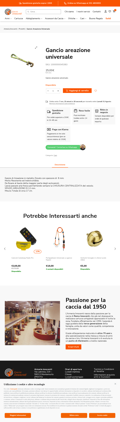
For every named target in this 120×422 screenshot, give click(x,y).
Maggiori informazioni (18, 415)
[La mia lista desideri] (110, 11)
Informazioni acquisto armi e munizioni (104, 376)
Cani (55, 155)
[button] (115, 384)
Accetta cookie (102, 415)
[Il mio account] (105, 11)
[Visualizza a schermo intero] (36, 47)
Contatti (97, 11)
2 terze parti (13, 389)
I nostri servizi (83, 11)
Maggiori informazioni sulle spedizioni (62, 103)
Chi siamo (69, 11)
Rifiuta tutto (74, 415)
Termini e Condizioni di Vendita (104, 370)
